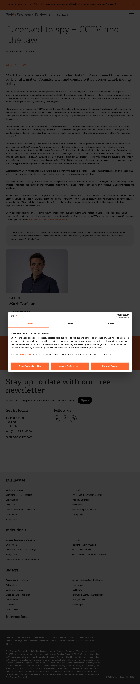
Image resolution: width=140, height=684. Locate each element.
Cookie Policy (26, 354)
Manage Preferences (68, 366)
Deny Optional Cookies (30, 366)
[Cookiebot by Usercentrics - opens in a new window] (117, 316)
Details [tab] (70, 323)
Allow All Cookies (110, 366)
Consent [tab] (29, 323)
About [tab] (111, 323)
